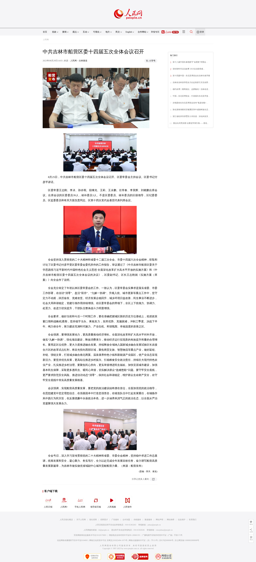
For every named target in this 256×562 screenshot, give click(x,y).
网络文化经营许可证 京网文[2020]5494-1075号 (108, 540)
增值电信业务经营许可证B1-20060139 (124, 535)
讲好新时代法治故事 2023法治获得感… (189, 69)
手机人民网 (80, 507)
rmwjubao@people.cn (164, 530)
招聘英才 (104, 520)
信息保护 (181, 520)
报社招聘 (93, 520)
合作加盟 (126, 520)
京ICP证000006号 (166, 540)
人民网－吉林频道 (78, 60)
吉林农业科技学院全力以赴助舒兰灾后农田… (191, 82)
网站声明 (159, 520)
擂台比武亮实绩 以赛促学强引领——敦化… (191, 123)
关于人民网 (81, 520)
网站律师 (170, 520)
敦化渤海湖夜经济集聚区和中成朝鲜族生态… (191, 110)
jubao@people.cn (154, 525)
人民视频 (111, 507)
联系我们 (192, 520)
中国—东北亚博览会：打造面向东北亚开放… (191, 96)
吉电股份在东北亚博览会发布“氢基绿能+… (190, 103)
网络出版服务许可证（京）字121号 (143, 540)
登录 (202, 32)
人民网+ (64, 507)
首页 (45, 32)
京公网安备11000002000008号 (187, 540)
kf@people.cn (104, 530)
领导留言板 (95, 507)
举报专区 (155, 32)
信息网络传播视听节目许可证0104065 (72, 540)
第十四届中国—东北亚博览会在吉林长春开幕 (191, 76)
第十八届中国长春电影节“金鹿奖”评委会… (190, 62)
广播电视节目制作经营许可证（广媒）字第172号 (162, 535)
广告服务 (115, 520)
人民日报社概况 (66, 520)
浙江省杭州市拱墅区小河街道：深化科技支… (191, 116)
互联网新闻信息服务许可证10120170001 (90, 535)
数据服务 (148, 520)
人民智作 (127, 507)
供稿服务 (137, 520)
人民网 (46, 40)
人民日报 (48, 507)
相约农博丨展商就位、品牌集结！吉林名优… (191, 89)
